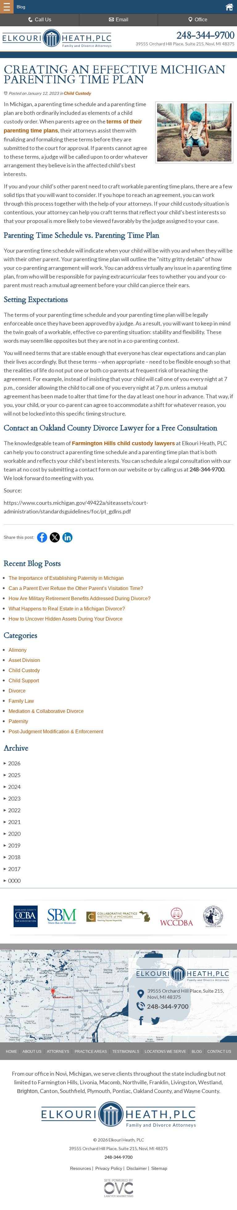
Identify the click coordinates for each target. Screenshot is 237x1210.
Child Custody (77, 93)
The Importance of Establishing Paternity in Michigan (66, 578)
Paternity (18, 721)
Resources (80, 1168)
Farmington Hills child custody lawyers (123, 443)
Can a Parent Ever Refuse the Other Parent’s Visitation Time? (76, 588)
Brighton (27, 1091)
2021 (12, 822)
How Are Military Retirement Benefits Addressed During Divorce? (80, 598)
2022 (12, 810)
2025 (12, 775)
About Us (32, 1051)
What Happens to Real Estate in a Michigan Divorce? (67, 608)
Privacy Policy (108, 1168)
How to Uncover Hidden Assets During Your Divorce (66, 619)
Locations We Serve (165, 1051)
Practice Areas (91, 1051)
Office (201, 19)
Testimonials (125, 1051)
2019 (12, 845)
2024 (12, 786)
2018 (12, 857)
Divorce (17, 690)
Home (11, 1051)
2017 (12, 868)
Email (122, 19)
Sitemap (159, 1168)
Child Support (24, 680)
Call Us (43, 19)
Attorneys (58, 1051)
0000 (12, 880)
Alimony (18, 650)
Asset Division (24, 660)
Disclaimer (137, 1168)
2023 (12, 798)
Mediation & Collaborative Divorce (46, 711)
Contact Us (219, 1051)
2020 (12, 833)
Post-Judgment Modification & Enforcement (56, 731)
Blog (197, 1051)
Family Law (21, 701)
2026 (12, 763)
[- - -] (7, 7)
